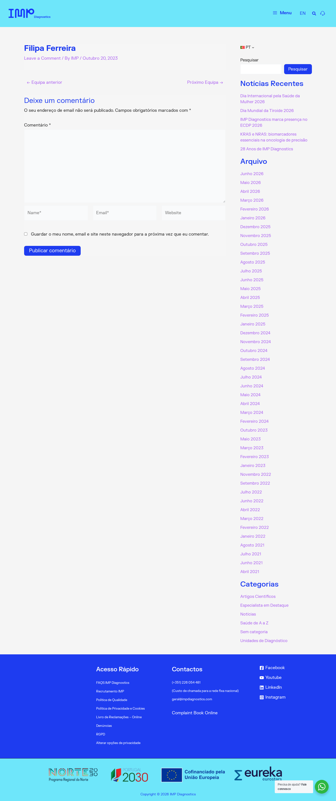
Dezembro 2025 (255, 227)
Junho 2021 (251, 563)
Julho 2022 (251, 492)
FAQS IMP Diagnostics (112, 683)
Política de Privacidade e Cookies (120, 709)
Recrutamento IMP (110, 691)
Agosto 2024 (252, 368)
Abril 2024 (250, 403)
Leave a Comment (42, 58)
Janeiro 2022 (252, 536)
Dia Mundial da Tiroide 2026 (267, 110)
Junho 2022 (251, 501)
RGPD (100, 734)
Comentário (37, 125)
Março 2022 (251, 518)
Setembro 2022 (255, 483)
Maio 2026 (250, 182)
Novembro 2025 (255, 235)
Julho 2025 (251, 271)
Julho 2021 (250, 554)
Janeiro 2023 (252, 465)
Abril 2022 (250, 509)
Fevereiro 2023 (254, 456)
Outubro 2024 (253, 350)
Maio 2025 (250, 288)
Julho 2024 (251, 377)
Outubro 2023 (254, 430)
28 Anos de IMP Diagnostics (266, 149)
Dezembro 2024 (255, 333)
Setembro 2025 (255, 253)
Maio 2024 (250, 395)
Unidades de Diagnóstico (264, 640)
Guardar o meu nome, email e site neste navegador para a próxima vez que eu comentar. (120, 234)
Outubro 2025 (254, 244)
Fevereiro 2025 (254, 315)
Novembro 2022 (255, 474)
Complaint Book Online (195, 713)
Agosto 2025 (252, 262)
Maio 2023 (250, 439)
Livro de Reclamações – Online (119, 717)
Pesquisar (249, 60)
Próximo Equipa (205, 82)
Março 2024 (251, 412)
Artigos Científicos (257, 596)
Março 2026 (251, 200)
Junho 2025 (251, 280)
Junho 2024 (251, 386)
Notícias (248, 614)
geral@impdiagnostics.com (192, 699)
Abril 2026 (250, 191)
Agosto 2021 (252, 545)
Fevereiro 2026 (254, 209)
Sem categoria (254, 632)
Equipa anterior (44, 82)
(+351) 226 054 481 (186, 683)
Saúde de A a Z (254, 623)
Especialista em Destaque (264, 605)
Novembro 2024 (255, 341)
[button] (314, 14)
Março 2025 (251, 306)
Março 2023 (251, 448)
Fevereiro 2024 (254, 421)
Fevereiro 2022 (254, 527)
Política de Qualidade (111, 700)
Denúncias (104, 726)
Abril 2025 (250, 297)
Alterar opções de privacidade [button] (118, 743)
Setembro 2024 (255, 359)
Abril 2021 (249, 571)
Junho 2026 (251, 173)
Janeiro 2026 (252, 218)
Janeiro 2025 (252, 324)
